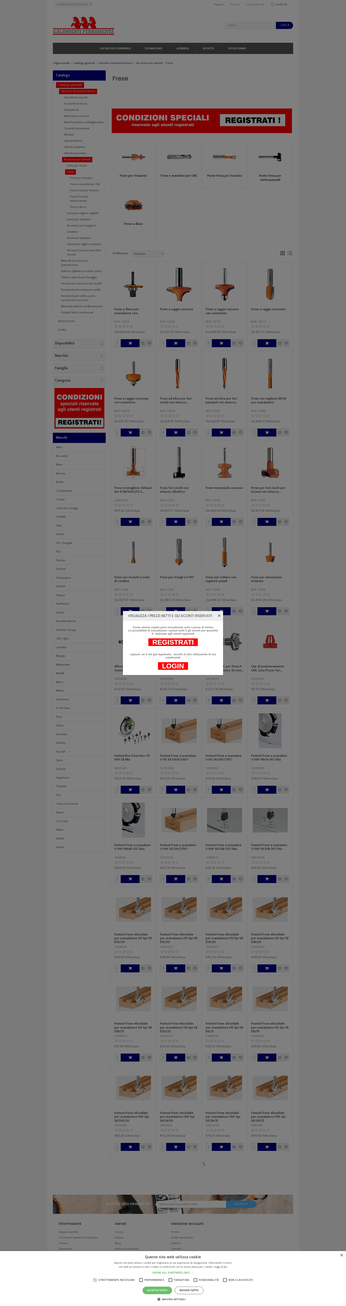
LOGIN (173, 666)
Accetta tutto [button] (157, 1290)
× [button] (341, 1255)
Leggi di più (220, 1266)
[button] (173, 1272)
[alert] (173, 1278)
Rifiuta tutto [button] (189, 1290)
